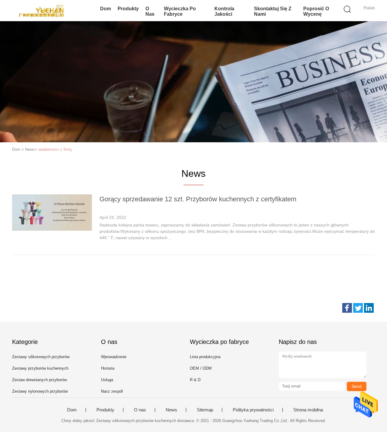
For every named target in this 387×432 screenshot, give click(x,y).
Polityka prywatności (253, 410)
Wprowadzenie (113, 357)
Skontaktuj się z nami (272, 11)
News (171, 410)
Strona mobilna (308, 410)
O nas (149, 11)
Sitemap (205, 410)
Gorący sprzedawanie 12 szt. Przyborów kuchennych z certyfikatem (197, 199)
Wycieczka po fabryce (180, 11)
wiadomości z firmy (55, 149)
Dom (105, 8)
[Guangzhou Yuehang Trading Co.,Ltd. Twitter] (358, 308)
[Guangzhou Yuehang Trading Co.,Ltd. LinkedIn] (369, 308)
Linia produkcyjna (205, 357)
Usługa (107, 380)
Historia (107, 368)
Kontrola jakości (224, 11)
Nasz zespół (112, 391)
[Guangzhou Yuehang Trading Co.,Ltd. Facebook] (347, 308)
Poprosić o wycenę (316, 11)
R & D (195, 380)
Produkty (128, 8)
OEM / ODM (201, 368)
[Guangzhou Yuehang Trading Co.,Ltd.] (41, 10)
